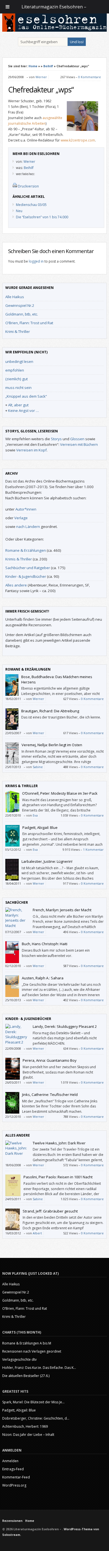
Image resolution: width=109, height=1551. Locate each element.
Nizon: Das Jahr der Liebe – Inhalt (28, 1434)
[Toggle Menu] (7, 6)
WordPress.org (14, 1485)
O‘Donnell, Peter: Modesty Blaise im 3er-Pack (60, 793)
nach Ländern (28, 526)
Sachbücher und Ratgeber (27, 567)
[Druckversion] (15, 186)
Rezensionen (12, 1521)
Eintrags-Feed (13, 1469)
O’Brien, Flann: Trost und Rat (29, 322)
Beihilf (48, 66)
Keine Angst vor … (23, 410)
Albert (37, 1233)
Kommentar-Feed (16, 1477)
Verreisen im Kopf (31, 450)
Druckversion (28, 186)
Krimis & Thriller (18, 559)
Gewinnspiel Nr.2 (19, 305)
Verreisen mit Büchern (79, 444)
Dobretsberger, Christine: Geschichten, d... (35, 1418)
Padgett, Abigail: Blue (40, 827)
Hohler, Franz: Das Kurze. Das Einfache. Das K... (39, 1367)
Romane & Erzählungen (25, 550)
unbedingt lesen (19, 361)
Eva (35, 815)
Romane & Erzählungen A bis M (26, 1343)
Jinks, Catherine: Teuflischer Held (50, 1094)
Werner (41, 77)
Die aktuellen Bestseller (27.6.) (25, 1375)
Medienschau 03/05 (31, 204)
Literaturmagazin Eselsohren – (54, 7)
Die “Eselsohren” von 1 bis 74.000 (42, 217)
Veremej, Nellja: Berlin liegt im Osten (52, 744)
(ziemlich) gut (16, 378)
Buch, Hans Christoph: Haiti (44, 943)
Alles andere (16, 585)
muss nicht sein (18, 387)
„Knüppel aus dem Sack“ (26, 396)
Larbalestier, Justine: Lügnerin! (47, 861)
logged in (36, 261)
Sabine (38, 767)
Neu (19, 210)
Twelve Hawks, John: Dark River (59, 1143)
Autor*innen (25, 509)
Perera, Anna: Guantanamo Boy (50, 1060)
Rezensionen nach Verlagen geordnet (31, 1351)
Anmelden (10, 1461)
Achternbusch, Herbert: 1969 (25, 1426)
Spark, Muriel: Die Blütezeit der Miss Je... (33, 1402)
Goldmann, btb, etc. (21, 314)
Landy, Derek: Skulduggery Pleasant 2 (65, 1026)
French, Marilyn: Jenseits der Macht (62, 909)
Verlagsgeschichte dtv (19, 1359)
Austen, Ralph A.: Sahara (42, 977)
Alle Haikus (14, 296)
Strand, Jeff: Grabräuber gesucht (50, 1211)
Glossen (77, 438)
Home (33, 66)
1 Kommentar (93, 849)
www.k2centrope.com (78, 140)
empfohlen (14, 370)
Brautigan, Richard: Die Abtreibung (50, 710)
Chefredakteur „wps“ (41, 90)
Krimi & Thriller (17, 331)
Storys (56, 438)
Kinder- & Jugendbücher (25, 576)
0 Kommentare (89, 77)
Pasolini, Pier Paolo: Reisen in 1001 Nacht (58, 1176)
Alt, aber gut (18, 404)
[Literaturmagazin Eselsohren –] (54, 30)
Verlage (21, 517)
